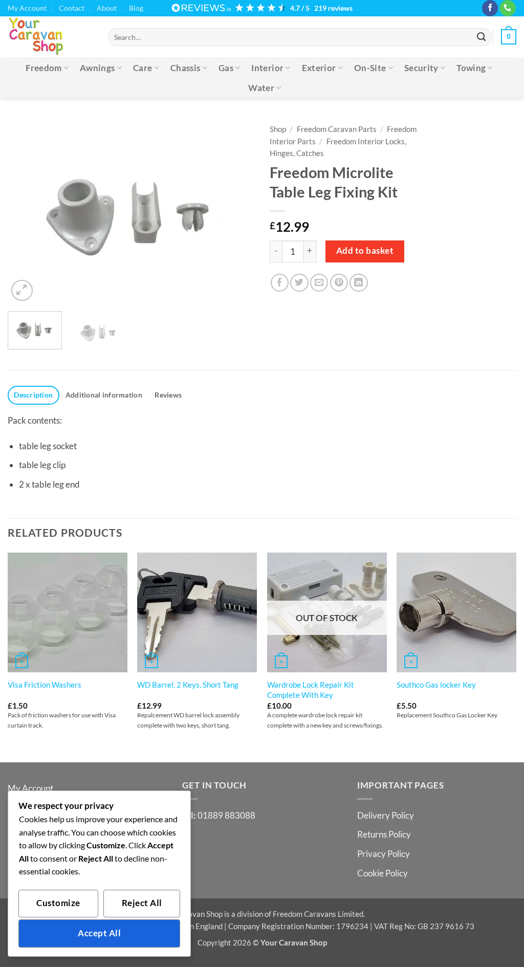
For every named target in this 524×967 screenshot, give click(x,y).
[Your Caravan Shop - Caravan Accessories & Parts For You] (50, 37)
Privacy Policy (383, 853)
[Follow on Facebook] (490, 8)
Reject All (142, 903)
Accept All (99, 933)
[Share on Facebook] (280, 283)
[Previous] (25, 210)
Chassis (185, 67)
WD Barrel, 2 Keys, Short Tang (187, 684)
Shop (278, 129)
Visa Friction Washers (44, 684)
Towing (471, 67)
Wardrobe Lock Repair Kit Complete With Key (310, 689)
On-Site (370, 67)
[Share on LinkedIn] (358, 283)
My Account (27, 8)
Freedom (43, 67)
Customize (58, 903)
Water (261, 87)
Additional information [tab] (104, 394)
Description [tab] (33, 394)
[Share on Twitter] (299, 283)
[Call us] (507, 8)
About (107, 8)
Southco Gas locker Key (436, 684)
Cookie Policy (382, 873)
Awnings (97, 67)
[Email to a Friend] (319, 283)
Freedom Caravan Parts (337, 129)
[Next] (236, 210)
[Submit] (481, 37)
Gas (226, 67)
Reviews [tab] (168, 394)
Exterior (319, 67)
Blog (136, 8)
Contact (71, 8)
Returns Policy (384, 834)
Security (421, 67)
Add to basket (365, 251)
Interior (267, 67)
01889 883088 (226, 815)
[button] (508, 37)
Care (142, 67)
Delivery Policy (385, 815)
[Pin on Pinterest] (339, 283)
